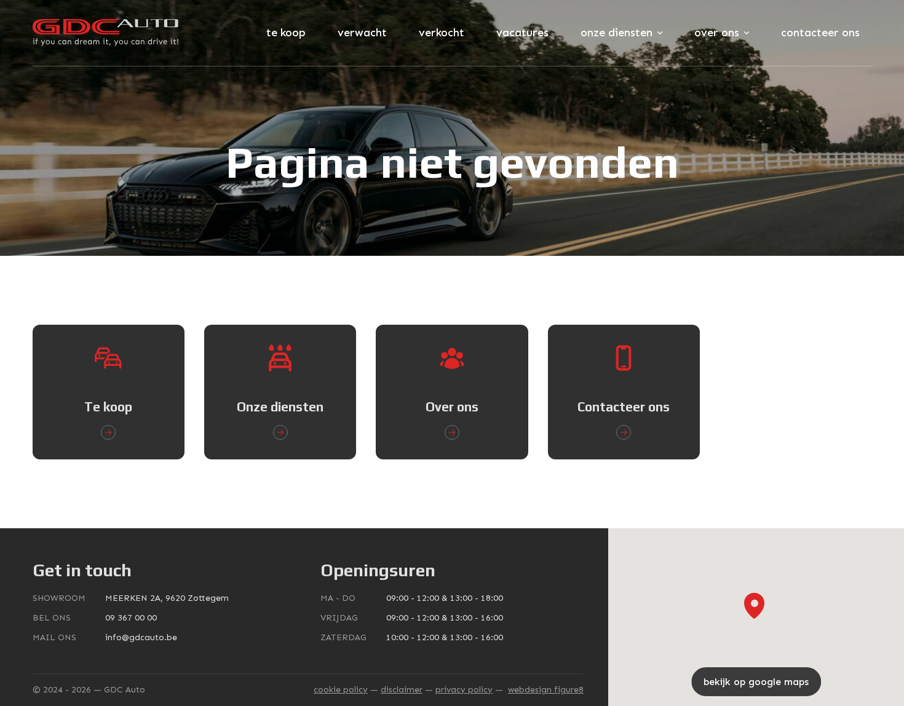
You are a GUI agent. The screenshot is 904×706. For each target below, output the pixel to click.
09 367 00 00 (131, 618)
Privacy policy (464, 689)
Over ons (716, 32)
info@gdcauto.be (141, 637)
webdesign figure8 (546, 689)
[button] (754, 606)
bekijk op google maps (756, 682)
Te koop (286, 32)
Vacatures (522, 32)
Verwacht (362, 32)
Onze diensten (616, 32)
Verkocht (441, 32)
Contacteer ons (820, 32)
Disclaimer (401, 689)
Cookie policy (341, 689)
